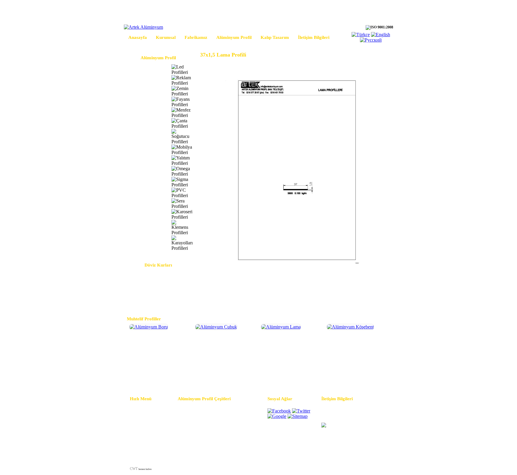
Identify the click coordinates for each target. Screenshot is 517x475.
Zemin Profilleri (144, 91)
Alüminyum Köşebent (357, 378)
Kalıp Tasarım (275, 37)
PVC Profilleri (143, 193)
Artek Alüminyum (334, 469)
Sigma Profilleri (144, 182)
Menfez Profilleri (145, 112)
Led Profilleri (142, 69)
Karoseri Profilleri (146, 214)
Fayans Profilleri (145, 102)
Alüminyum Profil (234, 37)
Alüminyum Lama (291, 378)
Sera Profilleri (143, 203)
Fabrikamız (196, 37)
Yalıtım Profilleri (145, 160)
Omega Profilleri (145, 171)
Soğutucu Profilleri (147, 136)
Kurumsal (166, 37)
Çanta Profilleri (144, 123)
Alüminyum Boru (160, 378)
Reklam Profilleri (145, 80)
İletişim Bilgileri (313, 37)
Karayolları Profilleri (148, 243)
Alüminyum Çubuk (225, 378)
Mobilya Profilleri (146, 149)
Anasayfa (137, 37)
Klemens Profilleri (146, 227)
